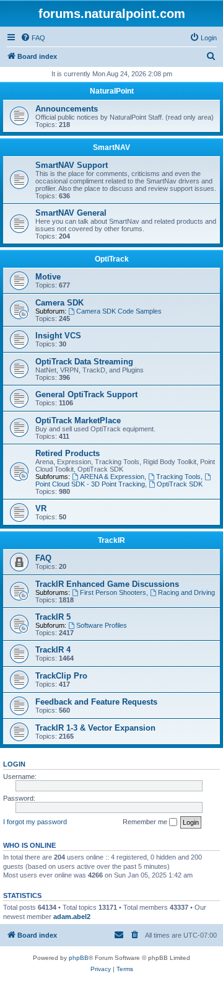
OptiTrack (112, 259)
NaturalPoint (112, 91)
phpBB (79, 957)
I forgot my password (35, 821)
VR (40, 508)
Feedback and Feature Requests (96, 701)
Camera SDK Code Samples (119, 311)
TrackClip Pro (61, 675)
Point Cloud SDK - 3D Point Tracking (90, 484)
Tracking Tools (178, 476)
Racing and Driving (186, 592)
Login (14, 764)
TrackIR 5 (53, 617)
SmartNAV (111, 147)
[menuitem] (32, 37)
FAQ (43, 558)
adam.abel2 (71, 916)
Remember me (146, 821)
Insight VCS (58, 335)
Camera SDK (59, 302)
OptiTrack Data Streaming (84, 361)
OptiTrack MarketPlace (78, 420)
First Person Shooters (113, 592)
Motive (48, 276)
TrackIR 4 (53, 649)
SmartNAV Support (71, 165)
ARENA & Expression (112, 476)
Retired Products (67, 453)
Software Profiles (101, 625)
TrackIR (111, 540)
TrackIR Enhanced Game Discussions (107, 584)
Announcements (66, 108)
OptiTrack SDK (180, 484)
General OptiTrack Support (86, 394)
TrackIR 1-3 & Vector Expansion (95, 727)
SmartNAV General (71, 213)
